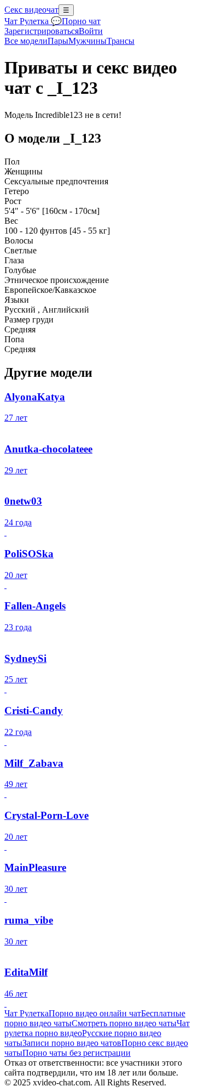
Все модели (26, 41)
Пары (58, 41)
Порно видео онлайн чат (95, 1013)
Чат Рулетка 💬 (33, 21)
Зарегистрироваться (41, 31)
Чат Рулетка (26, 1013)
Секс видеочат (31, 9)
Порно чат (81, 21)
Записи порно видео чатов (71, 1043)
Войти (91, 31)
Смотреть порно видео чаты (124, 1023)
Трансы (120, 41)
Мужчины (87, 41)
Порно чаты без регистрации (76, 1052)
